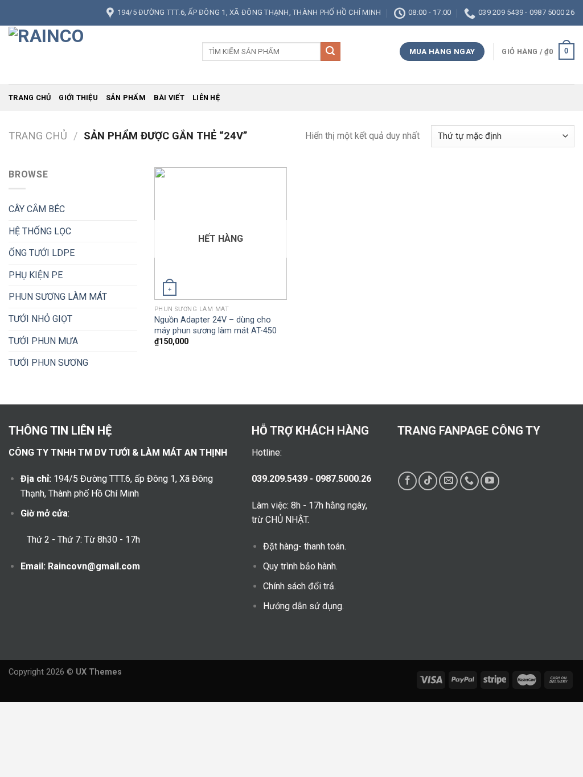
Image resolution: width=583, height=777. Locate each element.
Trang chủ (30, 97)
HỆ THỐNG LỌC (40, 231)
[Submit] (330, 51)
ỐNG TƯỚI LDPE (42, 252)
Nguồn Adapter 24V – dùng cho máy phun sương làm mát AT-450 (215, 325)
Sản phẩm (126, 97)
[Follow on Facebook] (407, 481)
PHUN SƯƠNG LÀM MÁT (58, 296)
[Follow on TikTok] (427, 481)
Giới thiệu (78, 97)
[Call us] (469, 481)
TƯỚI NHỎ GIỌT (40, 318)
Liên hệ (206, 97)
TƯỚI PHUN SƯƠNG (48, 362)
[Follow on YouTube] (490, 481)
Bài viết (169, 97)
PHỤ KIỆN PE (36, 275)
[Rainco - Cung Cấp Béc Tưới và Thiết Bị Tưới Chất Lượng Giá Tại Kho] (97, 55)
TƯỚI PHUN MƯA (43, 341)
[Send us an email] (448, 481)
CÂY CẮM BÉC (37, 209)
